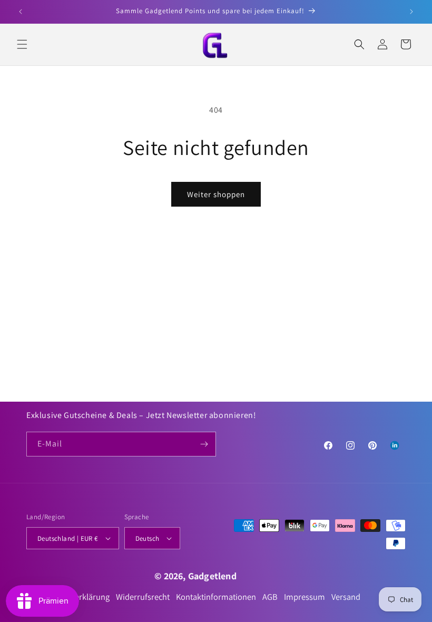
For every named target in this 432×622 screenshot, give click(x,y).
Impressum (304, 596)
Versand (345, 596)
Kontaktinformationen (216, 596)
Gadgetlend (212, 576)
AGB (270, 596)
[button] (22, 44)
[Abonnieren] (203, 444)
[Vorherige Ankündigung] (20, 11)
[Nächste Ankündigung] (411, 11)
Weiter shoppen (216, 194)
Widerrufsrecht (143, 596)
